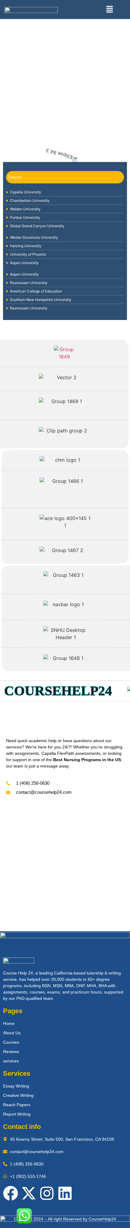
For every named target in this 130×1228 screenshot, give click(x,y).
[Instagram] (46, 1193)
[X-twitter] (28, 1193)
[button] (109, 9)
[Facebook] (10, 1193)
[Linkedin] (65, 1193)
